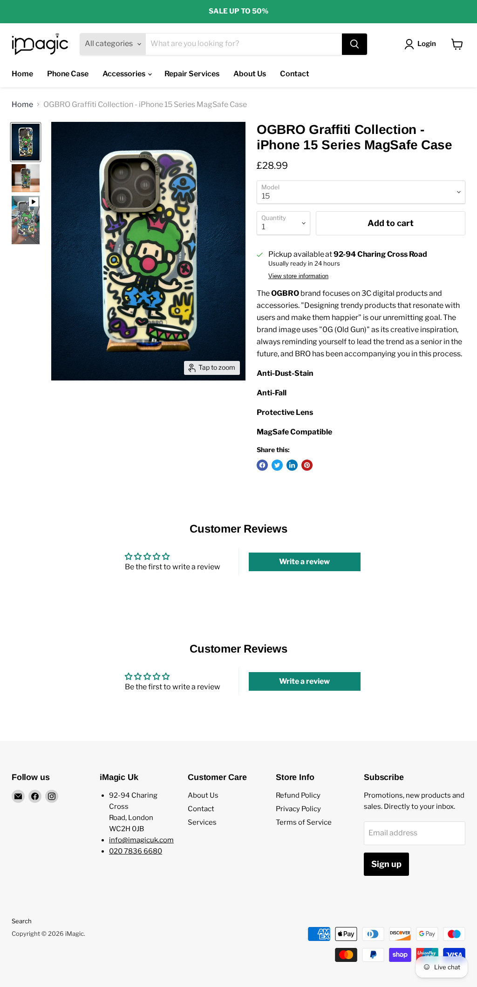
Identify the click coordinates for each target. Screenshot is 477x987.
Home (22, 73)
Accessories (124, 73)
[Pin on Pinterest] (307, 465)
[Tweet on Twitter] (277, 465)
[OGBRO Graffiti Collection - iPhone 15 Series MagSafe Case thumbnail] (26, 142)
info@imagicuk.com (141, 840)
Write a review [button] (304, 561)
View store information (298, 276)
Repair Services (191, 73)
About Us (249, 73)
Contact (294, 73)
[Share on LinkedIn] (292, 465)
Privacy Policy (298, 809)
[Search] (354, 44)
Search (22, 921)
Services (202, 822)
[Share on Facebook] (262, 465)
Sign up (386, 864)
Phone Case (68, 73)
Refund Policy (298, 795)
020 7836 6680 (135, 851)
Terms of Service (304, 822)
